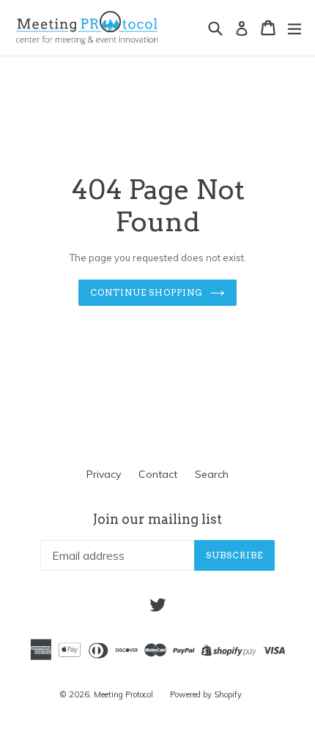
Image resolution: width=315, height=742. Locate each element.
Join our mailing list (157, 519)
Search (212, 474)
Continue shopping (146, 292)
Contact (157, 474)
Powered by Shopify (206, 694)
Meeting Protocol (124, 694)
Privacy (103, 474)
